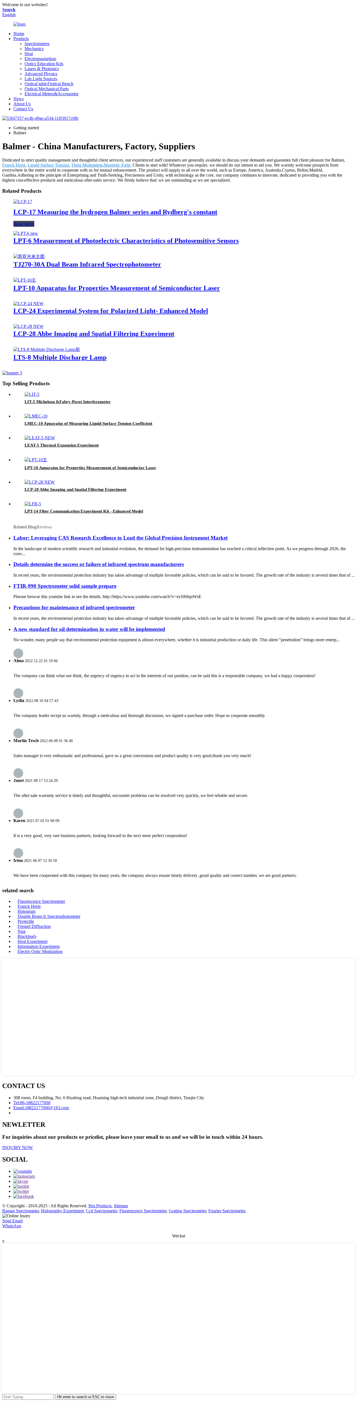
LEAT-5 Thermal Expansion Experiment (62, 445)
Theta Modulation (87, 165)
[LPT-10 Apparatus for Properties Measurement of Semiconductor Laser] (24, 280)
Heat (29, 53)
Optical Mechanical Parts (47, 88)
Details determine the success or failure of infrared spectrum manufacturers (98, 564)
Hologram (26, 911)
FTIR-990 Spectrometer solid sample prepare (64, 586)
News (18, 98)
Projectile (26, 921)
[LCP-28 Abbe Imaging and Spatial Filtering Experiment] (28, 326)
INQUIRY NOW (17, 1147)
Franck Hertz (13, 165)
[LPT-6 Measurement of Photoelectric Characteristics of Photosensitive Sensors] (25, 233)
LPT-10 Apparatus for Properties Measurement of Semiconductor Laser (116, 288)
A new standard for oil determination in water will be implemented (89, 629)
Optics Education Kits (44, 63)
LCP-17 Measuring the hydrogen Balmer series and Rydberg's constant (115, 212)
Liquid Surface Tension (48, 165)
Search (8, 9)
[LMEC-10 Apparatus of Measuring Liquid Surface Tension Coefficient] (36, 416)
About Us (22, 103)
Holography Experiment (62, 1210)
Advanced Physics (41, 73)
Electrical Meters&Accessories (51, 93)
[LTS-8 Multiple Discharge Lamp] (46, 349)
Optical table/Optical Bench (49, 83)
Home (18, 33)
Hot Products (100, 1205)
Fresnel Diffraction (34, 926)
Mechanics (34, 48)
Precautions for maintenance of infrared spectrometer (74, 607)
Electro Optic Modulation (40, 951)
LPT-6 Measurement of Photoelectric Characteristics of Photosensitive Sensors (126, 240)
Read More (24, 223)
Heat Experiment (32, 941)
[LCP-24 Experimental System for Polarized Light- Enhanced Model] (28, 303)
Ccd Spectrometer (101, 1210)
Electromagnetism (40, 58)
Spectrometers (37, 43)
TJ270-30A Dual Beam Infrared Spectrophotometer (87, 264)
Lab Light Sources (41, 78)
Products (21, 38)
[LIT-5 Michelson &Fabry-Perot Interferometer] (32, 394)
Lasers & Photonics (42, 68)
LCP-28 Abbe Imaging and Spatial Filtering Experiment (93, 333)
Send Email (12, 1220)
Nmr (22, 931)
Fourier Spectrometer (226, 1210)
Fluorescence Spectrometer (41, 901)
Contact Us (23, 108)
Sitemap (121, 1205)
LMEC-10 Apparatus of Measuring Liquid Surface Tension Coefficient (88, 423)
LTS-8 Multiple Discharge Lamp (60, 357)
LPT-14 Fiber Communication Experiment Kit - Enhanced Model (84, 511)
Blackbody (27, 936)
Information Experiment (39, 946)
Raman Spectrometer (20, 1210)
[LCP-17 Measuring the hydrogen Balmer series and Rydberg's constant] (22, 201)
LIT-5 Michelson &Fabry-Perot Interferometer (68, 401)
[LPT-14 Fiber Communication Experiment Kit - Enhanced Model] (33, 503)
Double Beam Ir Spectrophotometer (49, 916)
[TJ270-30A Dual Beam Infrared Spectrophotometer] (29, 256)
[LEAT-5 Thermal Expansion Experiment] (40, 437)
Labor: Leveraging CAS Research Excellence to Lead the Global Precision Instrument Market (120, 538)
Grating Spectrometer (187, 1210)
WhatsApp (11, 1225)
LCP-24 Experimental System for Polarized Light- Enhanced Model (110, 310)
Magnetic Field (117, 165)
